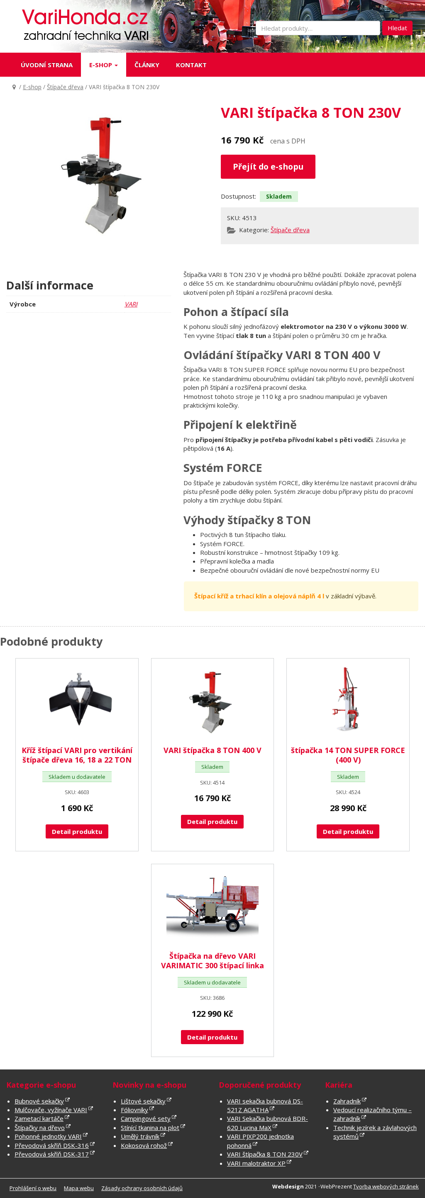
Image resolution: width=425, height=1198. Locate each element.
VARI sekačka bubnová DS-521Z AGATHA (265, 1105)
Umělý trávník (140, 1136)
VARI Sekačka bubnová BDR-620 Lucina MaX (267, 1122)
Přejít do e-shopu (268, 166)
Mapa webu (79, 1188)
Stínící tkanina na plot (150, 1127)
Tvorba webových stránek (386, 1186)
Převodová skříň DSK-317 (52, 1154)
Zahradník (347, 1101)
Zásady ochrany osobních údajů (142, 1188)
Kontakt (191, 65)
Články (146, 65)
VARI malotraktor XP (256, 1163)
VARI (131, 304)
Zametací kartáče (39, 1118)
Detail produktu (77, 831)
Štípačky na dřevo (40, 1127)
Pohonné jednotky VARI (48, 1136)
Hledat (397, 28)
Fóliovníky (134, 1110)
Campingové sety (146, 1118)
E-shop (101, 65)
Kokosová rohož (144, 1145)
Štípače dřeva (65, 87)
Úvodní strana (47, 65)
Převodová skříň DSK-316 (52, 1145)
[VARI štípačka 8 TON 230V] (105, 174)
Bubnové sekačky (39, 1101)
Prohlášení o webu (33, 1188)
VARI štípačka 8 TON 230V (265, 1154)
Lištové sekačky (143, 1101)
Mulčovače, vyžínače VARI (51, 1110)
